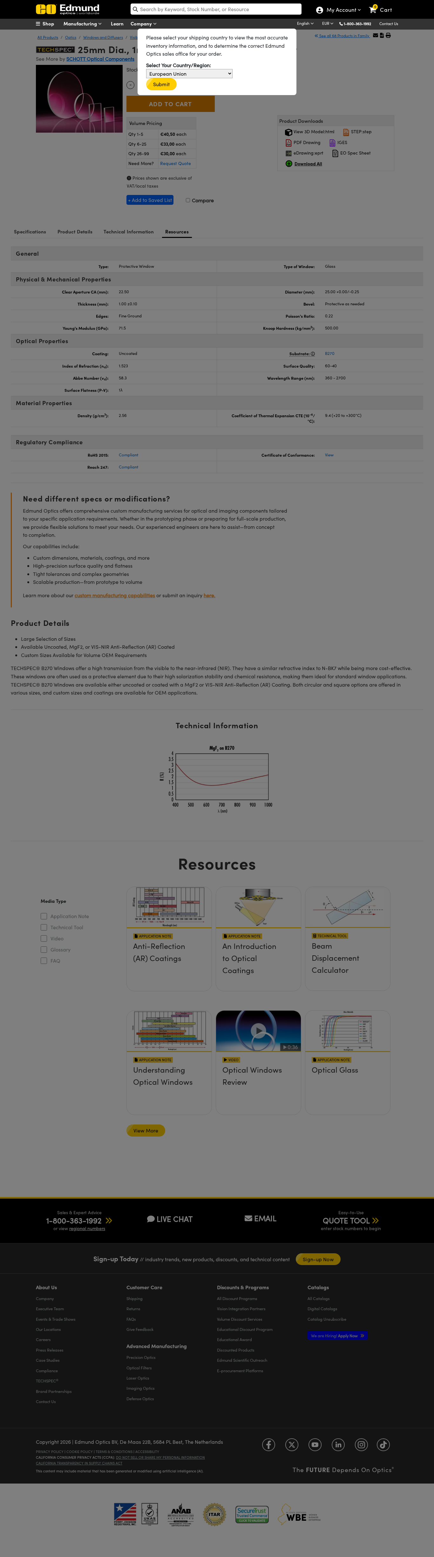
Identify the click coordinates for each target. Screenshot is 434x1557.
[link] (383, 5)
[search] (216, 9)
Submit (161, 84)
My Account (341, 10)
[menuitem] (52, 23)
